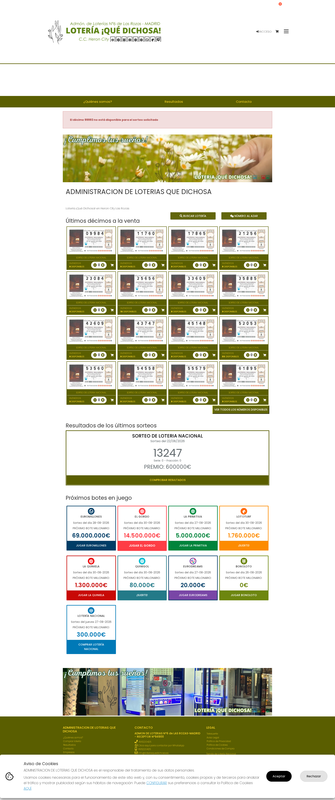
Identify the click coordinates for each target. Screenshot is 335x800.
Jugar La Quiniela (91, 595)
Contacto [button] (244, 101)
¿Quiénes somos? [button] (97, 101)
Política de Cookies (217, 744)
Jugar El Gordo (142, 546)
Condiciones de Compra (220, 748)
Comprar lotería (72, 741)
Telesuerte (212, 733)
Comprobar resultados (168, 480)
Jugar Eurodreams (193, 595)
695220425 (145, 741)
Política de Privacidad (219, 741)
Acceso (265, 32)
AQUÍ (27, 788)
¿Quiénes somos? (73, 737)
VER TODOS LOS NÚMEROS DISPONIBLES (240, 410)
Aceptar (279, 776)
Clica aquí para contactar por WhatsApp (161, 745)
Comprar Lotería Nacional (91, 647)
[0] (278, 31)
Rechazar (314, 776)
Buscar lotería (194, 216)
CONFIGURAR (156, 782)
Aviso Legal (213, 737)
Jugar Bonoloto (244, 595)
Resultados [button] (174, 101)
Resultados (69, 744)
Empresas (68, 752)
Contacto (68, 748)
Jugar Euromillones (91, 545)
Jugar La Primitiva (193, 545)
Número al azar (245, 216)
